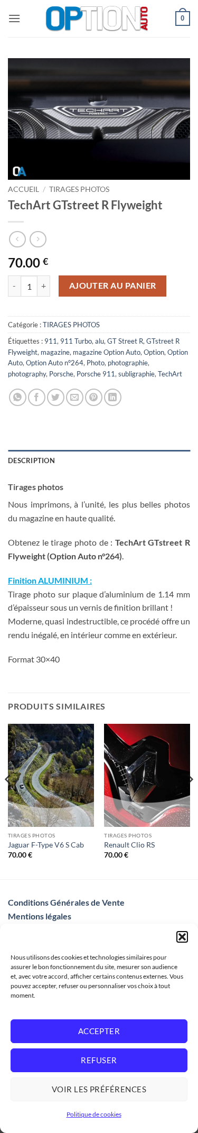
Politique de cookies (94, 1114)
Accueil (23, 189)
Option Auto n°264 (54, 362)
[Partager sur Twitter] (55, 397)
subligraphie (136, 374)
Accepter (99, 1031)
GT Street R (125, 341)
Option (154, 352)
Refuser (99, 1060)
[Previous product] (38, 239)
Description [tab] (31, 460)
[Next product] (17, 239)
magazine (55, 352)
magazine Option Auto (106, 352)
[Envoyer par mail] (74, 397)
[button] (182, 937)
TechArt (170, 374)
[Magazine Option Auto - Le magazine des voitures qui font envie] (98, 18)
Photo (96, 362)
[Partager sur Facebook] (36, 397)
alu (99, 341)
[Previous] (8, 801)
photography (27, 374)
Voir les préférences (99, 1089)
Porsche (61, 374)
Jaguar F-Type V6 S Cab (46, 845)
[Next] (189, 801)
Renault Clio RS (129, 845)
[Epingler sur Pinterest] (93, 397)
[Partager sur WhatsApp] (17, 397)
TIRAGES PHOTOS (79, 189)
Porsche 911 (96, 374)
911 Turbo (76, 341)
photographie (128, 362)
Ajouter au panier (112, 285)
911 (50, 341)
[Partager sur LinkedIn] (112, 397)
